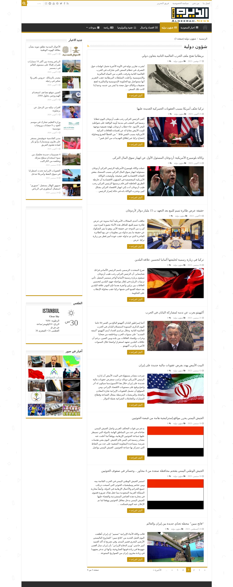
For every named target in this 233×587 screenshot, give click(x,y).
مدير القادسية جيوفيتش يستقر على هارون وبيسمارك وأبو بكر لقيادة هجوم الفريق (45, 141)
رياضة (106, 27)
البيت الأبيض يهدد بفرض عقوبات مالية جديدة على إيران (171, 365)
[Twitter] (61, 3)
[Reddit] (50, 3)
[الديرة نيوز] (190, 13)
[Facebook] (64, 3)
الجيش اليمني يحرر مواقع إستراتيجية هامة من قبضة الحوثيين (168, 418)
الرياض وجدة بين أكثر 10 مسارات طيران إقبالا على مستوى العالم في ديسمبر (44, 64)
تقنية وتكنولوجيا (125, 27)
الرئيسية (203, 38)
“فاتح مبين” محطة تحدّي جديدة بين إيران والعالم (175, 523)
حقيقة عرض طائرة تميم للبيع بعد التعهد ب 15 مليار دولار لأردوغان (165, 210)
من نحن (195, 3)
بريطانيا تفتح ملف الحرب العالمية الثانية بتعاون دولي (173, 55)
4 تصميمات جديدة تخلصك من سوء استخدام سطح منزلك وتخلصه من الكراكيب (46, 157)
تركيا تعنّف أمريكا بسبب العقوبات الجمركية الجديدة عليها (170, 108)
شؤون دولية (167, 27)
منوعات (92, 27)
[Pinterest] (57, 3)
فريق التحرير (163, 3)
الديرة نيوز (205, 27)
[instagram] (46, 3)
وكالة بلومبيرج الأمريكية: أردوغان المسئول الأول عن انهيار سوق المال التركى (158, 157)
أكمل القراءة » (135, 95)
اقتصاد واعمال (147, 27)
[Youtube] (53, 3)
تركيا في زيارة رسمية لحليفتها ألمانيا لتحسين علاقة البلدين (169, 259)
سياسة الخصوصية (181, 3)
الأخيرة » (157, 570)
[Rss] (67, 3)
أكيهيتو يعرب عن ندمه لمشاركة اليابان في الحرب (174, 312)
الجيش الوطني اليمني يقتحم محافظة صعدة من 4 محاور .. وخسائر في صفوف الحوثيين (152, 470)
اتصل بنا (206, 3)
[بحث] (24, 3)
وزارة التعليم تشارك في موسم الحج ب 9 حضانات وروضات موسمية (45, 125)
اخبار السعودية (188, 27)
